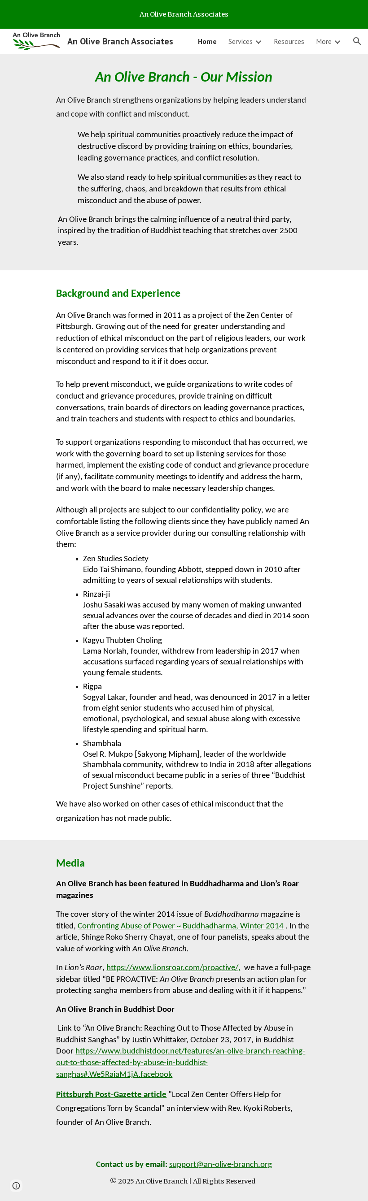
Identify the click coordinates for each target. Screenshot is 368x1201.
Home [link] (207, 41)
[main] (184, 162)
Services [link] (240, 41)
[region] (184, 14)
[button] (357, 41)
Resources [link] (289, 41)
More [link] (324, 41)
